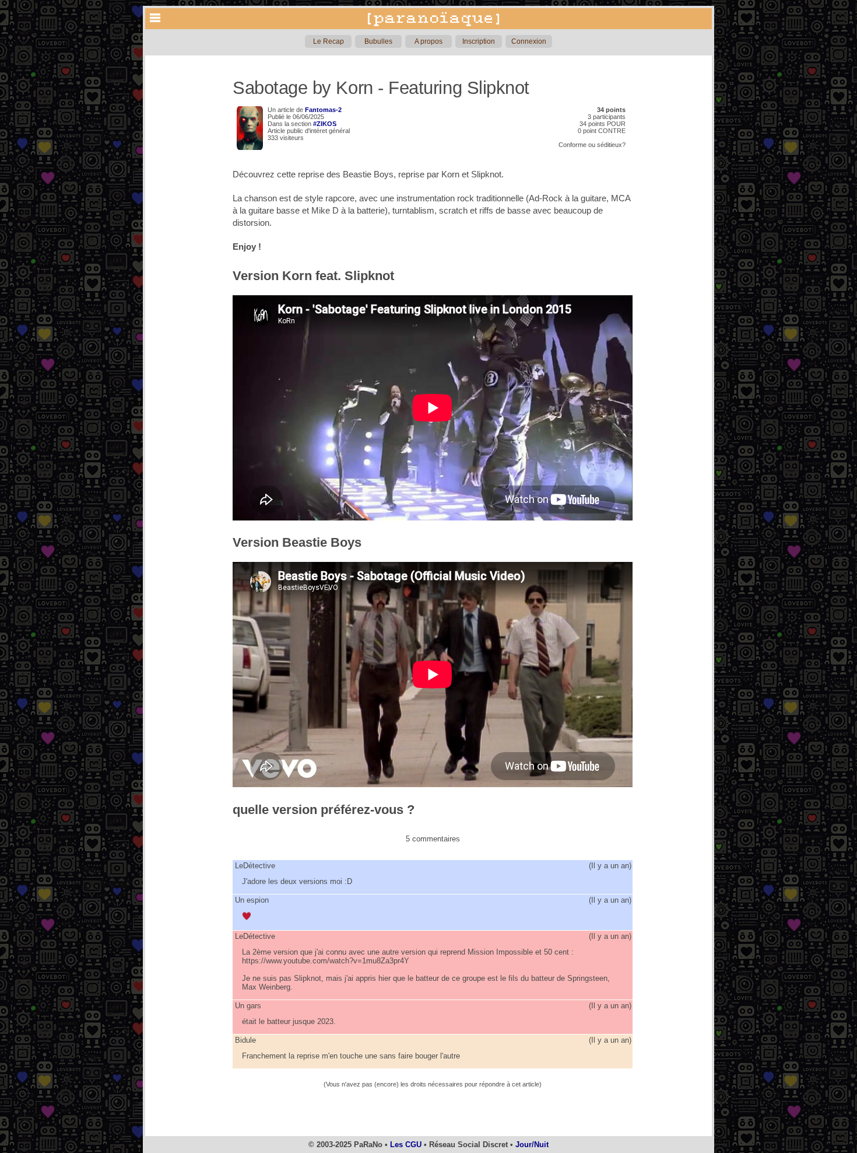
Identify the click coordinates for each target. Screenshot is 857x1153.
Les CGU (406, 1144)
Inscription (478, 41)
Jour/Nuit (532, 1144)
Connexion (528, 41)
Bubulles (378, 41)
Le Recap (328, 41)
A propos (428, 41)
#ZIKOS (324, 123)
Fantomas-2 (323, 109)
